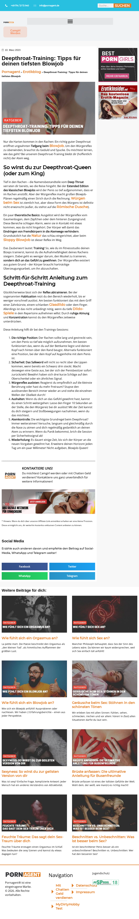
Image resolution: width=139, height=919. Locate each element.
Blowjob (56, 146)
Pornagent (11, 72)
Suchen (122, 6)
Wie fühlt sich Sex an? (91, 638)
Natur (36, 235)
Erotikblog (32, 72)
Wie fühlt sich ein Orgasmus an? (30, 638)
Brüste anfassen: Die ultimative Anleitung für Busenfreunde (99, 774)
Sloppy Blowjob (17, 240)
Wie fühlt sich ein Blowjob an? (28, 703)
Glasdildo (57, 305)
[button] (70, 21)
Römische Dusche (72, 207)
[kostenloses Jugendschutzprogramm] (105, 884)
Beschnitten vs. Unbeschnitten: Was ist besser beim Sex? (103, 839)
